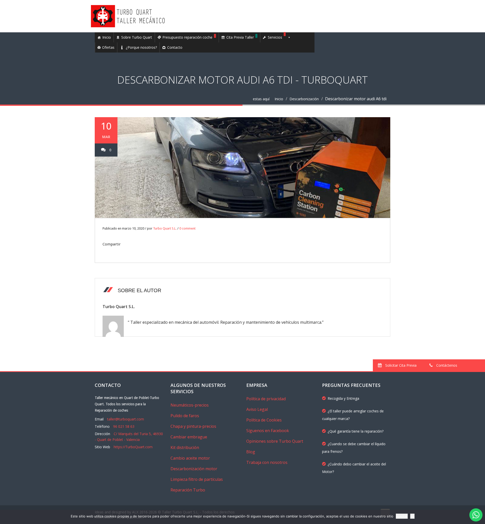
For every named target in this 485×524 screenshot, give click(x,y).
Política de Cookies (264, 420)
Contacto (174, 47)
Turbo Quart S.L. (165, 228)
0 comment (187, 228)
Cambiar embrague (189, 437)
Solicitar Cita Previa (400, 365)
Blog (250, 452)
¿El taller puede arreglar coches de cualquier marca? (353, 415)
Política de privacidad (266, 399)
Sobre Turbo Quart (136, 37)
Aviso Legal (257, 409)
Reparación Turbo (188, 490)
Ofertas (108, 47)
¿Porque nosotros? (141, 47)
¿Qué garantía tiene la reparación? (355, 431)
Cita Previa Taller (240, 37)
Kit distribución (185, 447)
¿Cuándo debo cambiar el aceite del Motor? (354, 468)
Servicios (275, 37)
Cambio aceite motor (190, 458)
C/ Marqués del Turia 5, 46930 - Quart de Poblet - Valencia (129, 436)
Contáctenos (446, 365)
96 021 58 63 (123, 426)
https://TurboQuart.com (133, 446)
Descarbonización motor (194, 468)
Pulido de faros (185, 415)
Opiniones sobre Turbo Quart (274, 441)
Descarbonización (304, 98)
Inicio (106, 37)
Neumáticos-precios (190, 405)
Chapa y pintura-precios (193, 426)
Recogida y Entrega (343, 398)
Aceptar (402, 516)
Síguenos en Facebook (267, 430)
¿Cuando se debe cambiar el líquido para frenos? (353, 447)
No (412, 516)
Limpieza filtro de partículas (197, 479)
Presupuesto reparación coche (187, 37)
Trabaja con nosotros (266, 462)
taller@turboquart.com (125, 419)
